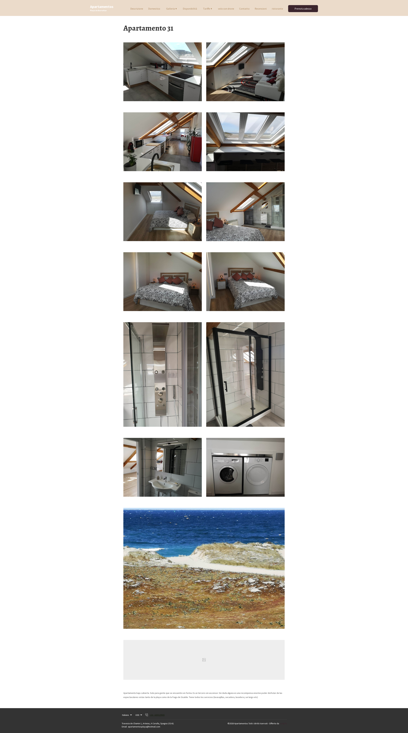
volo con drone (226, 8)
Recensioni (261, 8)
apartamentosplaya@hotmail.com (144, 726)
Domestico (154, 8)
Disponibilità (190, 8)
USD (137, 715)
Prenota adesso (303, 8)
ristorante (277, 8)
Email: (124, 726)
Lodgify (283, 723)
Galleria (171, 8)
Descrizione (136, 8)
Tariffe (207, 8)
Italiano (125, 715)
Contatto (244, 8)
